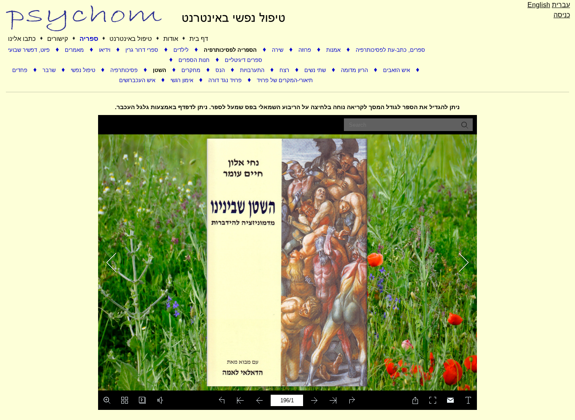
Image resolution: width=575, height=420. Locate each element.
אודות (170, 38)
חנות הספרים (194, 60)
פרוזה (305, 50)
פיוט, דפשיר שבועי (29, 50)
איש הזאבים (397, 70)
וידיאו (105, 50)
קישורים (57, 38)
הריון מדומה (355, 70)
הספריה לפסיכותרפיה (231, 50)
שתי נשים (315, 70)
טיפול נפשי (84, 70)
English (538, 4)
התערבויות (253, 70)
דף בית (198, 38)
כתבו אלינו (22, 38)
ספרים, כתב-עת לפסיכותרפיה (390, 50)
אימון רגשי (182, 80)
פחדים (20, 70)
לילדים (181, 50)
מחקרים (191, 70)
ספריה (89, 38)
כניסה (562, 15)
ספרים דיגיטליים (243, 60)
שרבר (50, 70)
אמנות (334, 50)
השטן (160, 70)
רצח (285, 70)
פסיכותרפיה (124, 70)
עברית (561, 4)
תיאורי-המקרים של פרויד (285, 80)
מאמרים (75, 50)
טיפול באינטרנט (130, 38)
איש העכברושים (138, 80)
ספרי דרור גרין (142, 50)
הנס (221, 70)
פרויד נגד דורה (225, 80)
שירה (278, 50)
